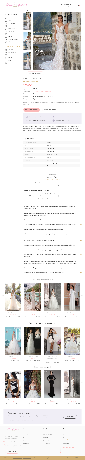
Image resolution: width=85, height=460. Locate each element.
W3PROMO (78, 458)
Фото (9, 63)
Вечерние (26, 437)
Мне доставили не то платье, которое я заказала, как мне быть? (44, 272)
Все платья (26, 432)
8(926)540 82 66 (66, 4)
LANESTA (46, 437)
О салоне (66, 435)
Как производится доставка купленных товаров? (39, 240)
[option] (27, 21)
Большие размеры (13, 34)
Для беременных (12, 28)
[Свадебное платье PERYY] (57, 41)
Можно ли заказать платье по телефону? (36, 190)
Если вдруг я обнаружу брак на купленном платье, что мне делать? (45, 268)
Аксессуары (11, 49)
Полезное (26, 443)
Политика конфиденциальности (22, 458)
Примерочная (67, 440)
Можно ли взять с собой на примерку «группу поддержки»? (43, 250)
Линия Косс (46, 443)
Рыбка (49, 91)
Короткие (10, 20)
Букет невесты (12, 52)
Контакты (66, 443)
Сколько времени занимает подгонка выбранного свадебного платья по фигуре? (49, 245)
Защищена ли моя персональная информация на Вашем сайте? (44, 229)
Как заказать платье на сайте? (33, 220)
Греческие (44, 91)
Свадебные (26, 435)
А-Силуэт (10, 42)
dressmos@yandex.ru (11, 441)
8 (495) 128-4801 (11, 436)
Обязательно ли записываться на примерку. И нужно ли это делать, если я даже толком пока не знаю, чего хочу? (49, 235)
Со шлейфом (11, 23)
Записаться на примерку (50, 109)
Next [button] (82, 296)
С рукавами (11, 26)
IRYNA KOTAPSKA (48, 435)
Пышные (10, 18)
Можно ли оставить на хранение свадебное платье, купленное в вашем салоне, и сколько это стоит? (49, 207)
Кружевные (11, 31)
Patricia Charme (47, 440)
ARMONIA (46, 432)
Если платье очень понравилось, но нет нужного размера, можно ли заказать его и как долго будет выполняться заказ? (50, 214)
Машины (10, 57)
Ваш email (45, 415)
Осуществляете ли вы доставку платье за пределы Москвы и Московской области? (50, 224)
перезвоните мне (12, 451)
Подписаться (70, 416)
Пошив (10, 60)
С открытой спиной (13, 39)
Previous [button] (3, 296)
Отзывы (25, 440)
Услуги (9, 55)
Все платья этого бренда (35, 73)
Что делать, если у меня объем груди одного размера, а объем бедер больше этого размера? (50, 255)
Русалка (10, 36)
